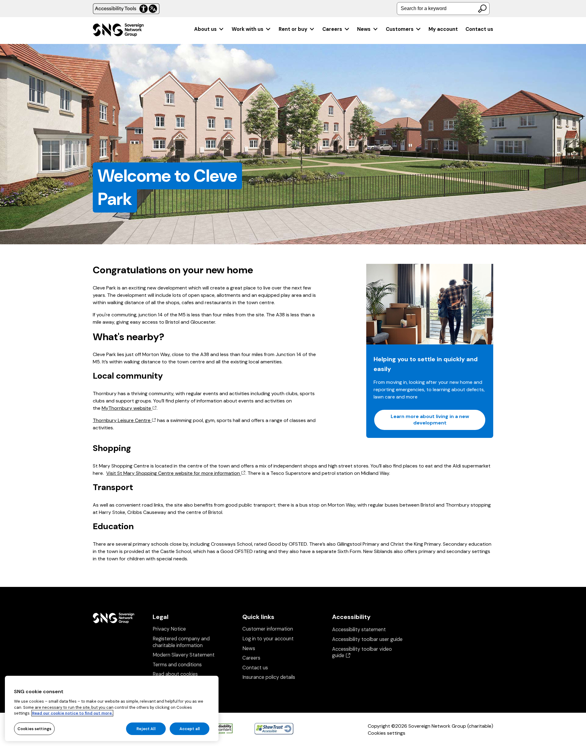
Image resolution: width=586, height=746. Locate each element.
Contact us (479, 29)
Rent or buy (293, 29)
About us (205, 29)
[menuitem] (209, 29)
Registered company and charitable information (181, 642)
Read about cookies (175, 674)
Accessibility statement (359, 629)
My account (443, 29)
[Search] (482, 8)
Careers (332, 29)
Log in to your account (268, 638)
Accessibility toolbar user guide (367, 639)
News (364, 29)
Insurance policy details (268, 677)
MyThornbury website (127, 408)
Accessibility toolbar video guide (362, 652)
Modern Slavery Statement (184, 655)
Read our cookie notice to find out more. (72, 713)
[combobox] (443, 8)
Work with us (247, 29)
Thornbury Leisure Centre (122, 420)
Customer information (267, 629)
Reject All (145, 728)
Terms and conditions (177, 664)
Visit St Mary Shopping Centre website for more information (173, 473)
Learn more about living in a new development (430, 419)
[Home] (118, 30)
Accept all (189, 728)
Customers (400, 29)
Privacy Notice (169, 629)
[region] (112, 708)
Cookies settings (386, 733)
